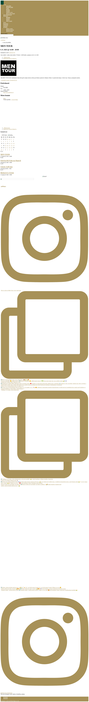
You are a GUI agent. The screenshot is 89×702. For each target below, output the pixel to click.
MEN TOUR (5, 154)
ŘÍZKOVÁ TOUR (7, 173)
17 (1, 145)
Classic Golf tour (7, 167)
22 (11, 145)
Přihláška (8, 17)
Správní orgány (9, 31)
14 (9, 143)
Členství (8, 18)
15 (11, 143)
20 (7, 145)
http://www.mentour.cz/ (8, 92)
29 (11, 147)
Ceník (7, 8)
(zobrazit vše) (12, 52)
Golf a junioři (9, 21)
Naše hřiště (8, 6)
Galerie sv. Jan (9, 12)
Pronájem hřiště (9, 7)
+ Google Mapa (14, 99)
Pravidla (8, 9)
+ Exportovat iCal (13, 80)
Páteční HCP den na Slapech (10, 58)
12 (5, 143)
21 (9, 145)
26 (5, 147)
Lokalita (8, 11)
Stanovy (8, 19)
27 (7, 147)
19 (5, 145)
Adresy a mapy (9, 28)
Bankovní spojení (10, 30)
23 (13, 145)
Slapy (4, 98)
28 (9, 147)
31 (9, 139)
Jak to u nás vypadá (10, 13)
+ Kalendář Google (5, 80)
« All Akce (3, 40)
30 (7, 139)
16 (13, 143)
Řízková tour (6, 57)
